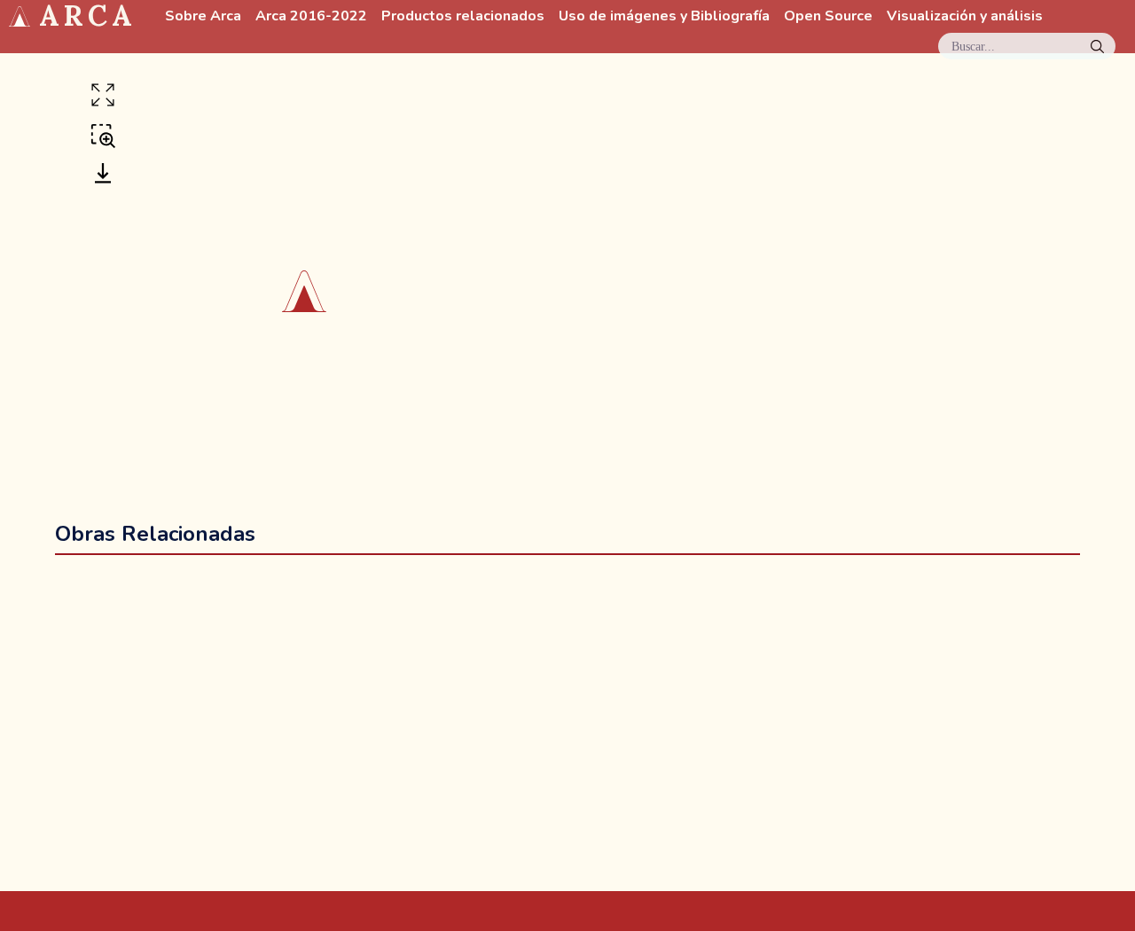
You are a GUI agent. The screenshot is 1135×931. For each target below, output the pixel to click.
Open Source (828, 16)
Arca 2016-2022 (311, 16)
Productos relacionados (462, 16)
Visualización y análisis (965, 16)
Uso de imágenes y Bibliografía (664, 16)
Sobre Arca (203, 16)
